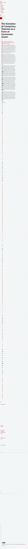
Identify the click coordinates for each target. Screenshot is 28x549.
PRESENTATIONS (2, 53)
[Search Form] (0, 14)
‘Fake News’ (5, 42)
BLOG (2, 30)
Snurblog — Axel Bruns (3, 2)
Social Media (9, 42)
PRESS (2, 61)
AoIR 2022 (7, 43)
